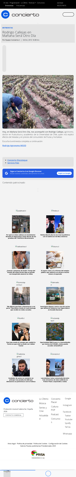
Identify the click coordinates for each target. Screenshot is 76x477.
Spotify (67, 423)
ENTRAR (60, 3)
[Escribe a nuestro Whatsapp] (40, 16)
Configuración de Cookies (57, 443)
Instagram (67, 405)
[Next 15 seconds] (53, 473)
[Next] (59, 473)
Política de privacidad (24, 443)
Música (42, 403)
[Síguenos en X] (49, 12)
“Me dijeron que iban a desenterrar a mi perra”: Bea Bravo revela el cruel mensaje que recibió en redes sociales (21, 308)
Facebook (67, 411)
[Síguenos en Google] (40, 12)
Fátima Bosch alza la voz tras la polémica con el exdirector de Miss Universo (55, 235)
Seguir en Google (64, 173)
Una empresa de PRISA (38, 453)
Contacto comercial (13, 415)
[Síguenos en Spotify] (56, 12)
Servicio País (13, 163)
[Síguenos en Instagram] (43, 12)
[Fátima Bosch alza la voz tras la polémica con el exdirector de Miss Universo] (55, 224)
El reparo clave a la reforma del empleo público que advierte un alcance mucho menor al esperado (55, 272)
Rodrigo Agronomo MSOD (14, 145)
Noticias (32, 3)
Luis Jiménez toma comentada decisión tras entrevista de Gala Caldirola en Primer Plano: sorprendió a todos (55, 379)
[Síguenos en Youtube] (52, 12)
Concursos (41, 3)
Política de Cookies (40, 443)
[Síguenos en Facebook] (46, 12)
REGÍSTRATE (61, 5)
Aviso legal (12, 443)
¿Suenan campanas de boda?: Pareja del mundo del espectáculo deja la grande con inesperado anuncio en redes (21, 272)
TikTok (67, 427)
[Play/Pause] (48, 473)
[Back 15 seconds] (42, 473)
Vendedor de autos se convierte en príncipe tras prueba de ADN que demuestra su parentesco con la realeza (20, 379)
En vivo (6, 3)
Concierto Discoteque (17, 160)
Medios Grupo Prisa (38, 458)
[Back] (37, 473)
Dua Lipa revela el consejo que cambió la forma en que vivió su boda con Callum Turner (20, 344)
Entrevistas (9, 5)
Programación (15, 3)
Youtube (68, 419)
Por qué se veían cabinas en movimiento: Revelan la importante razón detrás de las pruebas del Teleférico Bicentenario (21, 236)
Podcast (55, 414)
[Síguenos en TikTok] (59, 12)
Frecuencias (20, 5)
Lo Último (24, 3)
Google (67, 398)
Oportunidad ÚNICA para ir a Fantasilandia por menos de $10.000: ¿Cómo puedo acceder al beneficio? (55, 344)
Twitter (67, 415)
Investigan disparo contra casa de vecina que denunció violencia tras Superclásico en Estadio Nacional (55, 308)
